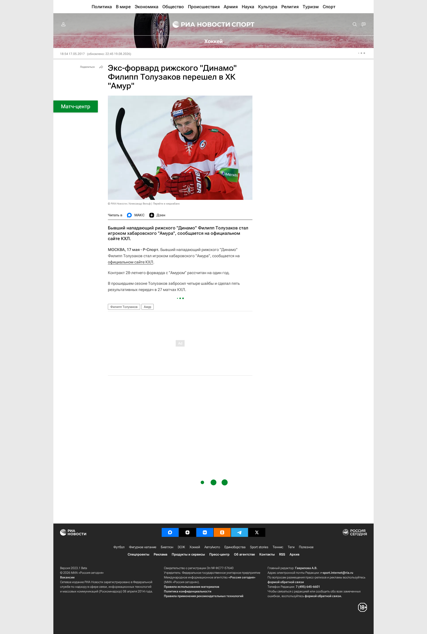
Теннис (278, 547)
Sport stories (259, 547)
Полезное (306, 547)
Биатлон (167, 547)
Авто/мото (212, 547)
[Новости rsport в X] (256, 532)
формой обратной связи (286, 582)
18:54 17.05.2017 (72, 54)
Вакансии (67, 577)
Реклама (160, 554)
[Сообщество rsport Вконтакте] (204, 532)
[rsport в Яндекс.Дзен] (187, 532)
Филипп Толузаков (124, 307)
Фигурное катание (142, 547)
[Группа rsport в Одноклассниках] (222, 532)
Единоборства (235, 547)
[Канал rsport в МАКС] (170, 532)
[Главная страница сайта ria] (198, 24)
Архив (294, 554)
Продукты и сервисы (188, 554)
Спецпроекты (138, 554)
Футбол (119, 547)
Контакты (267, 554)
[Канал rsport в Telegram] (239, 532)
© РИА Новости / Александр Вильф (129, 203)
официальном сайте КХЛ (130, 262)
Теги (291, 547)
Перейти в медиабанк (166, 203)
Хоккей (194, 547)
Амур (147, 307)
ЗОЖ (181, 547)
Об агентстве (244, 554)
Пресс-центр (219, 554)
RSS (282, 554)
